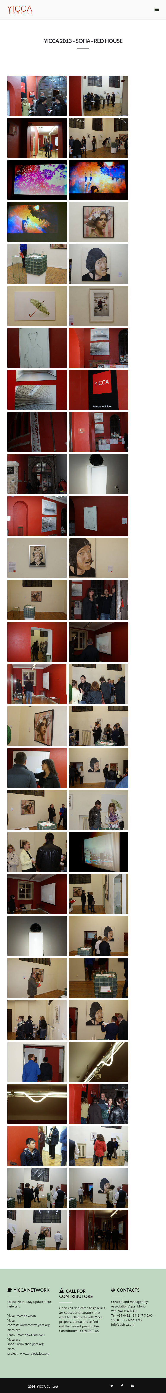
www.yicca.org (26, 1315)
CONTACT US (89, 1331)
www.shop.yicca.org (30, 1344)
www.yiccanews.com (31, 1334)
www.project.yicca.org (34, 1353)
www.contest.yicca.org (34, 1325)
